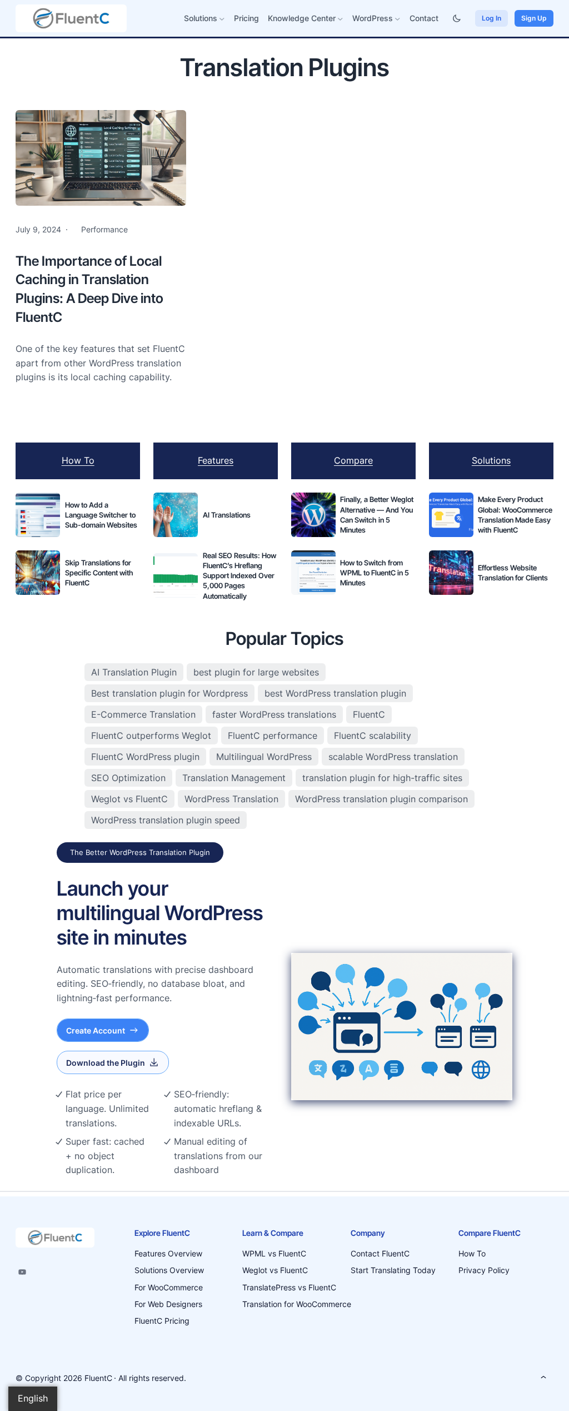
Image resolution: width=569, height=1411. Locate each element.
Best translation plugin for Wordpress (169, 693)
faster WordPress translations (274, 714)
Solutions (491, 460)
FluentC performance (272, 735)
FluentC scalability (372, 735)
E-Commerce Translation (143, 714)
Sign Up (534, 18)
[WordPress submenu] (398, 19)
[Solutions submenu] (222, 19)
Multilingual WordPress (264, 756)
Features (215, 460)
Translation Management (234, 777)
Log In (491, 18)
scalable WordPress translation (393, 756)
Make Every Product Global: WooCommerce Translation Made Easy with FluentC (515, 514)
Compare (353, 460)
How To (78, 460)
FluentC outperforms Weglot (151, 735)
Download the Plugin (105, 1062)
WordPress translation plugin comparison (381, 798)
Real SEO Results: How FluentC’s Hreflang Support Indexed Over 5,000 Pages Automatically (239, 575)
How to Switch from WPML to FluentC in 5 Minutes (374, 572)
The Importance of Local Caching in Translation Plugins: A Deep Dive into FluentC (89, 289)
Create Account (95, 1030)
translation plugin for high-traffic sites (382, 777)
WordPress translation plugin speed (165, 820)
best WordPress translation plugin (335, 693)
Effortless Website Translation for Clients (513, 572)
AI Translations (227, 514)
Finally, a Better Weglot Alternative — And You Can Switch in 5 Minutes (376, 514)
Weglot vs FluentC (129, 798)
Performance (104, 229)
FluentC (369, 714)
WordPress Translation (231, 798)
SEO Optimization (128, 777)
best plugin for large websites (256, 672)
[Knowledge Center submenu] (340, 19)
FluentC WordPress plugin (145, 756)
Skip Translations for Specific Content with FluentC (99, 572)
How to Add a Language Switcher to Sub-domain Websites (101, 514)
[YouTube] (22, 1272)
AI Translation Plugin (134, 672)
